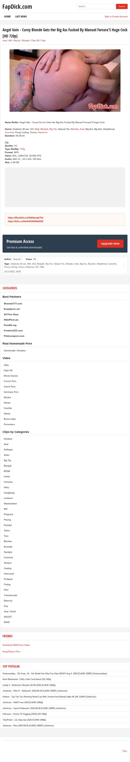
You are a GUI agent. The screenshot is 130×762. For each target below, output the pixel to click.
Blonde (42, 122)
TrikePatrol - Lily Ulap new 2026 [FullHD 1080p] (24, 720)
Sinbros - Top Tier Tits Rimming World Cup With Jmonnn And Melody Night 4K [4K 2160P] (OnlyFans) (49, 697)
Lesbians (8, 498)
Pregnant (8, 514)
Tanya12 (17, 259)
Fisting (7, 584)
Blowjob (25, 40)
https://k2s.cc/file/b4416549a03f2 (25, 221)
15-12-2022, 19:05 (12, 271)
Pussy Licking (10, 267)
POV (6, 590)
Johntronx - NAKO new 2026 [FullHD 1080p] (23, 702)
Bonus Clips (10, 419)
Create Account (120, 16)
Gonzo (22, 267)
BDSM (7, 471)
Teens (7, 530)
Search (122, 6)
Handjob (8, 552)
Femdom (8, 482)
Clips (43, 40)
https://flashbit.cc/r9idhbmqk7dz (25, 217)
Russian (8, 525)
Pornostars (9, 424)
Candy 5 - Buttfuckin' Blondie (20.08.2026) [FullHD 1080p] (29, 685)
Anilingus (8, 449)
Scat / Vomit (10, 611)
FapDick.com (17, 6)
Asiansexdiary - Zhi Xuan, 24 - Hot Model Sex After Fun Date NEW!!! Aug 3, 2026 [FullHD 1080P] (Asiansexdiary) (55, 673)
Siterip (7, 413)
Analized (15, 264)
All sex (23, 264)
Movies (7, 397)
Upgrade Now (110, 243)
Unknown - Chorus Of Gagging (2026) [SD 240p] (25, 714)
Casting (7, 568)
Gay (6, 606)
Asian (6, 455)
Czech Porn (10, 386)
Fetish (7, 476)
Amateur (8, 438)
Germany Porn (11, 392)
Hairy (6, 487)
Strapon (8, 563)
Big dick (92, 264)
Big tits (17, 40)
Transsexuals (10, 595)
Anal (5, 40)
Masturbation (10, 503)
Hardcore (42, 132)
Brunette (8, 546)
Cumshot (9, 132)
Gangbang (9, 492)
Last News (21, 16)
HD (15, 145)
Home (7, 16)
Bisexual (8, 600)
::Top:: (124, 751)
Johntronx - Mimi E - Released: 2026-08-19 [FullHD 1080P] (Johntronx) (35, 691)
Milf (10, 40)
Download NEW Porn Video (16, 645)
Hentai (7, 402)
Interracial (9, 573)
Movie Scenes (11, 375)
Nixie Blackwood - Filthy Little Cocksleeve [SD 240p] (27, 679)
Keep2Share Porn (11, 651)
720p (22, 149)
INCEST (8, 617)
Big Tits (53, 129)
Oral (34, 264)
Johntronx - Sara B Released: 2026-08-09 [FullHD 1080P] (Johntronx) (34, 708)
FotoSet (8, 408)
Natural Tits (59, 264)
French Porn (10, 381)
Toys (6, 536)
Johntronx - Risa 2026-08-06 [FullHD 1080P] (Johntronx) (28, 725)
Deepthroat (102, 264)
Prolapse (8, 579)
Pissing (7, 519)
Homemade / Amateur (15, 350)
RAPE (7, 622)
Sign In (108, 16)
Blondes (75, 129)
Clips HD (35, 40)
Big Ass (83, 264)
